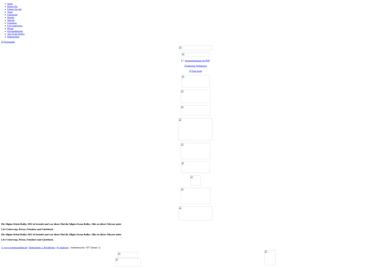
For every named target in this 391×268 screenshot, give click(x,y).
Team (10, 12)
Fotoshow (12, 23)
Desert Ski (12, 6)
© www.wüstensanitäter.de (14, 247)
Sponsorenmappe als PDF (197, 60)
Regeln (10, 17)
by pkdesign (62, 247)
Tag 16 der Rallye (16, 34)
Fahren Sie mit (14, 9)
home (10, 3)
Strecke (11, 20)
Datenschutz (13, 36)
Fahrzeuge (12, 14)
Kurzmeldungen (15, 31)
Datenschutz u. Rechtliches (42, 247)
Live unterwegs (14, 25)
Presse (10, 28)
